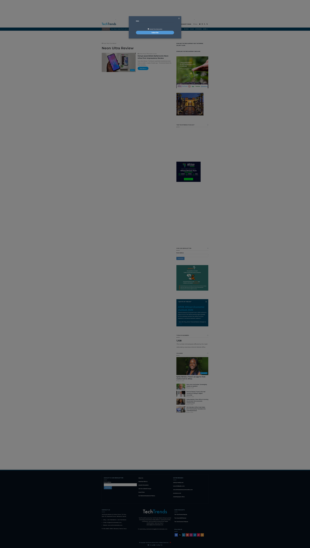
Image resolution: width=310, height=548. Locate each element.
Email (137, 21)
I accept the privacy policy (155, 29)
